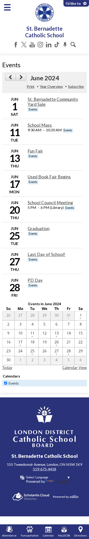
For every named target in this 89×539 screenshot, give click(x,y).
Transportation (30, 535)
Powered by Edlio (65, 496)
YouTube (32, 44)
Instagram (40, 44)
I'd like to (73, 3)
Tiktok (57, 44)
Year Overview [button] (51, 86)
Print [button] (30, 86)
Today (7, 367)
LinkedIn (48, 44)
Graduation (39, 228)
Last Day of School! (46, 254)
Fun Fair (35, 151)
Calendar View (74, 367)
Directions (80, 535)
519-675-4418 (44, 469)
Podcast (65, 44)
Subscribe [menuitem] (76, 86)
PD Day (35, 280)
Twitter (24, 44)
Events (13, 383)
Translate (62, 481)
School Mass (40, 125)
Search (73, 44)
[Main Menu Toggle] (7, 7)
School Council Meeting (50, 202)
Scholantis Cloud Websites (31, 496)
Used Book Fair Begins (49, 176)
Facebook (15, 44)
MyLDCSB (64, 535)
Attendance (9, 535)
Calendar (48, 535)
